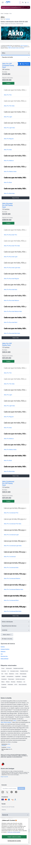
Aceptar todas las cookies (14, 837)
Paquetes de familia (7, 57)
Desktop (3, 646)
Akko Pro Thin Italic (9, 106)
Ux (24, 681)
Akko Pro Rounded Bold (10, 322)
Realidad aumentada (18, 668)
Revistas (13, 681)
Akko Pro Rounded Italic (10, 289)
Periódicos (19, 681)
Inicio (2, 13)
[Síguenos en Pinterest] (12, 792)
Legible (3, 676)
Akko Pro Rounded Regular (11, 278)
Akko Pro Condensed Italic (11, 567)
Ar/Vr (16, 684)
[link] (25, 2)
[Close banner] (28, 7)
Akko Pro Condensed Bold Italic (12, 611)
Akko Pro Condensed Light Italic (13, 545)
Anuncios (4, 671)
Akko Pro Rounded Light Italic (12, 267)
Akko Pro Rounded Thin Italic (12, 246)
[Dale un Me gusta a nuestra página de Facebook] (16, 792)
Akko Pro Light (8, 117)
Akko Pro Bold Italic (9, 193)
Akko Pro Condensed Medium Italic (13, 589)
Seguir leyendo (4, 776)
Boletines (11, 673)
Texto (6, 673)
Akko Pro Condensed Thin (11, 513)
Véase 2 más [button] (15, 337)
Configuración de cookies (14, 840)
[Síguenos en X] (7, 792)
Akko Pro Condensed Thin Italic (12, 524)
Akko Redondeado (6, 722)
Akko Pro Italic (8, 149)
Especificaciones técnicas (9, 626)
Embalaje (24, 676)
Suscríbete (21, 788)
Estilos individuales (7, 622)
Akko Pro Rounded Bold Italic (12, 333)
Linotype (6, 13)
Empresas (4, 687)
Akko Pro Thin (8, 95)
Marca (3, 681)
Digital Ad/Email (4, 658)
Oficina (7, 681)
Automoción (9, 668)
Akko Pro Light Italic (9, 128)
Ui (8, 671)
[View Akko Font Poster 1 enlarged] (15, 34)
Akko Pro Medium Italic (10, 171)
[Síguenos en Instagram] (3, 792)
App (2, 654)
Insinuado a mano (14, 671)
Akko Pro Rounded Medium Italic (13, 311)
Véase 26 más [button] (15, 198)
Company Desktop (5, 649)
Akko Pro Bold (8, 182)
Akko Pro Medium (9, 160)
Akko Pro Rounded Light (10, 257)
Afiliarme (4, 809)
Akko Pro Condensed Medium (12, 578)
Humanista (4, 679)
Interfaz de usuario (20, 679)
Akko (14, 720)
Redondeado (23, 673)
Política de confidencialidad (13, 832)
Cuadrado (4, 684)
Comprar (8, 83)
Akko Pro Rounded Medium (11, 300)
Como (3, 668)
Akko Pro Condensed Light (11, 535)
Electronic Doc (4, 656)
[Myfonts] (7, 3)
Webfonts (3, 651)
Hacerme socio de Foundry (8, 807)
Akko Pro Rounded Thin (10, 235)
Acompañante (10, 676)
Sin (2, 673)
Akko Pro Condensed (10, 556)
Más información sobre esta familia (16, 48)
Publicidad (10, 684)
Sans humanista (22, 684)
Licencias (4, 630)
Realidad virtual (24, 671)
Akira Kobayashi (24, 45)
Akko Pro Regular (9, 139)
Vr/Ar (17, 673)
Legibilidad (17, 676)
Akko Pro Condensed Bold (11, 600)
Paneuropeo (11, 679)
